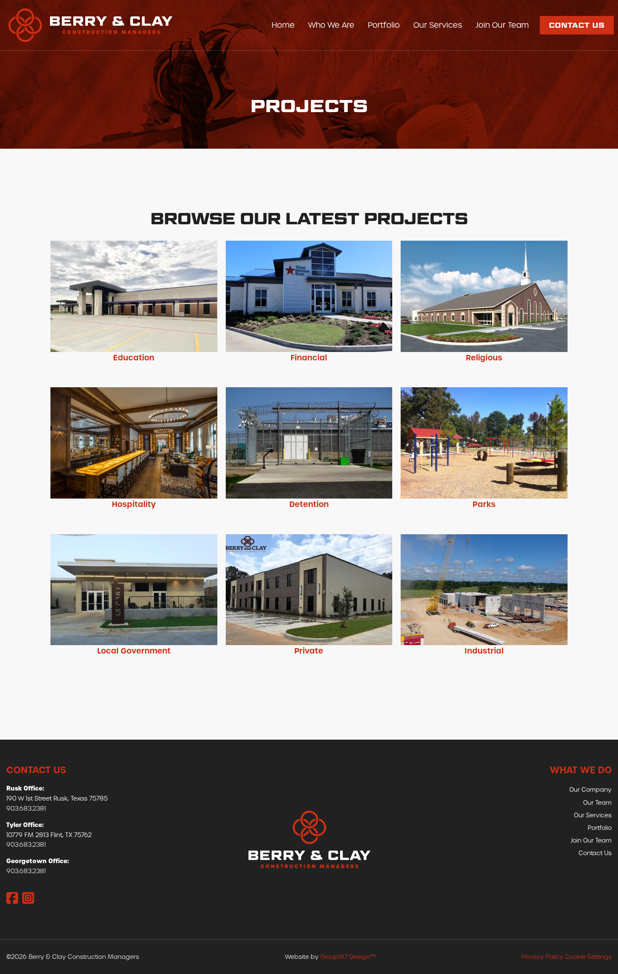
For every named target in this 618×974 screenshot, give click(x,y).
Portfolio (384, 25)
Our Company (590, 789)
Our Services (437, 25)
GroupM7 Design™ (348, 957)
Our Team (597, 802)
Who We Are (331, 25)
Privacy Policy (542, 957)
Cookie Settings (588, 957)
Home (283, 25)
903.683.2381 (26, 808)
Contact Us (577, 25)
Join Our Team (502, 25)
